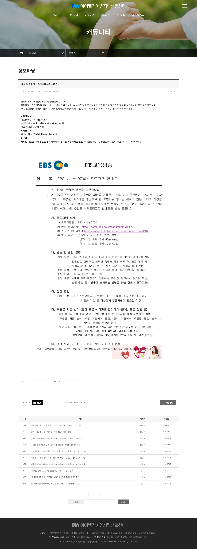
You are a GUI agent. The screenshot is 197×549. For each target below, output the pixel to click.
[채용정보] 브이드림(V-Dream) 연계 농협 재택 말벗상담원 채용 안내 (55, 444)
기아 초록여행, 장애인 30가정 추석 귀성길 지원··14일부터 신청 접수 (56, 425)
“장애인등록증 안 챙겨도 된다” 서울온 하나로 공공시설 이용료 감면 (55, 477)
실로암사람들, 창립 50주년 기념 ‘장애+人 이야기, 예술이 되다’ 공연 (55, 483)
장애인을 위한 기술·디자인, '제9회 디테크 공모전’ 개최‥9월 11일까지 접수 (58, 451)
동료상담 (89, 15)
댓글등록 (169, 402)
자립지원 (73, 15)
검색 (125, 502)
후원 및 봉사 (138, 15)
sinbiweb (133, 541)
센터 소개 (57, 15)
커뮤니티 (120, 15)
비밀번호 (56, 381)
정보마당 (72, 52)
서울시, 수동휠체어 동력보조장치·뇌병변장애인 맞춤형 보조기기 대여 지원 (58, 464)
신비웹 (98, 6)
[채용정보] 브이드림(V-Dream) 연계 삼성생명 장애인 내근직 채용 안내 (56, 438)
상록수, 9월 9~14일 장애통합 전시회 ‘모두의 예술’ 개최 (51, 432)
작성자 (23, 381)
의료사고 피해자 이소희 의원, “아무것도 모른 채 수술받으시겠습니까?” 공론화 (59, 457)
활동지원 (105, 15)
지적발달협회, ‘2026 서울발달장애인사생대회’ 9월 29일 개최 (53, 470)
